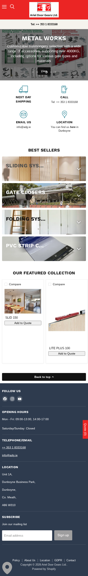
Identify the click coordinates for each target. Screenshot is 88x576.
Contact (71, 560)
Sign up (63, 535)
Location (45, 560)
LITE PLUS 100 (59, 348)
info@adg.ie (10, 455)
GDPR (58, 560)
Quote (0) (85, 429)
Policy (16, 560)
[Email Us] (23, 122)
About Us (29, 560)
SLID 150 (11, 317)
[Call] (64, 95)
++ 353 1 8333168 (14, 447)
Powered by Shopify (44, 568)
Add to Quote (23, 323)
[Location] (64, 122)
